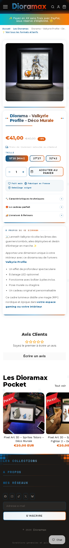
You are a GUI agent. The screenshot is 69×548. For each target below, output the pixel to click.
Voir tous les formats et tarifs (22, 32)
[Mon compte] (58, 7)
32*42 (53, 158)
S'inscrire (34, 515)
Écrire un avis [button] (34, 356)
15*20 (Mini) (17, 158)
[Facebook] (5, 496)
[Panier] (64, 7)
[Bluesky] (32, 496)
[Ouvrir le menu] (5, 7)
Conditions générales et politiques (34, 542)
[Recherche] (53, 7)
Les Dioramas (21, 28)
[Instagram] (12, 496)
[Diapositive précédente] (53, 413)
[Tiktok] (18, 496)
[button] (34, 199)
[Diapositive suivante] (62, 420)
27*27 (37, 158)
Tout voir (60, 385)
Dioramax (39, 529)
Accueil (6, 28)
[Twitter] (25, 496)
